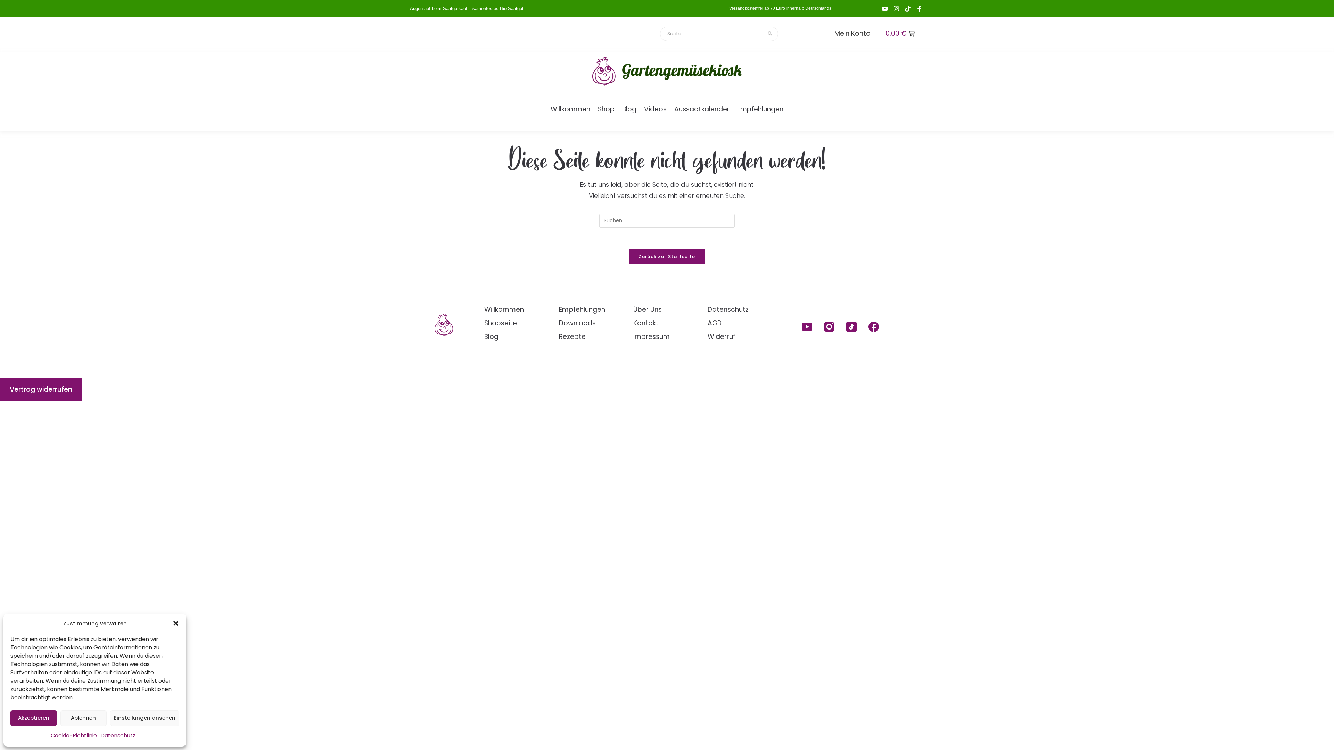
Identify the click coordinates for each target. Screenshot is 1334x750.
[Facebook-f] (919, 9)
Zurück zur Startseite (667, 256)
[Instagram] (896, 9)
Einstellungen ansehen (144, 718)
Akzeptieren (33, 718)
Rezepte (572, 336)
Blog (629, 109)
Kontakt (646, 323)
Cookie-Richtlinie (74, 736)
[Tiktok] (908, 9)
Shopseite (500, 323)
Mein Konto (852, 33)
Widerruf (721, 336)
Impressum (651, 336)
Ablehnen (83, 718)
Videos (655, 109)
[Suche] (770, 34)
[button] (175, 623)
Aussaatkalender (702, 109)
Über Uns (647, 309)
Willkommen (570, 109)
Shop (606, 109)
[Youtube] (885, 9)
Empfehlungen (760, 109)
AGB (714, 323)
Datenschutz (117, 736)
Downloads (577, 323)
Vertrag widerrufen (41, 389)
